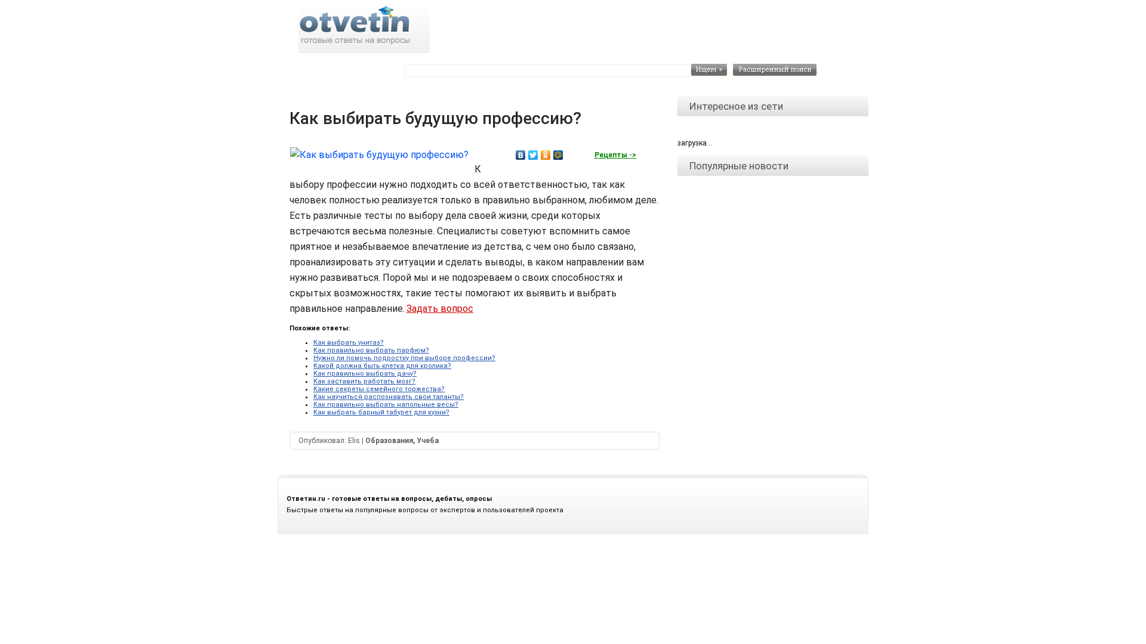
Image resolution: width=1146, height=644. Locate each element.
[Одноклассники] (546, 155)
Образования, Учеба (402, 440)
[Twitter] (533, 155)
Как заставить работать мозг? (364, 381)
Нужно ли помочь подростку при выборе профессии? (404, 358)
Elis (354, 440)
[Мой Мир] (558, 155)
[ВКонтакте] (521, 155)
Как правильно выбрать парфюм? (371, 350)
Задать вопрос (439, 308)
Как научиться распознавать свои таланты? (388, 397)
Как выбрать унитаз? (348, 342)
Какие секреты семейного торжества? (379, 389)
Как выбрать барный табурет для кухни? (381, 412)
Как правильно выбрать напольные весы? (385, 404)
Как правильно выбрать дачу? (365, 373)
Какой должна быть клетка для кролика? (382, 366)
